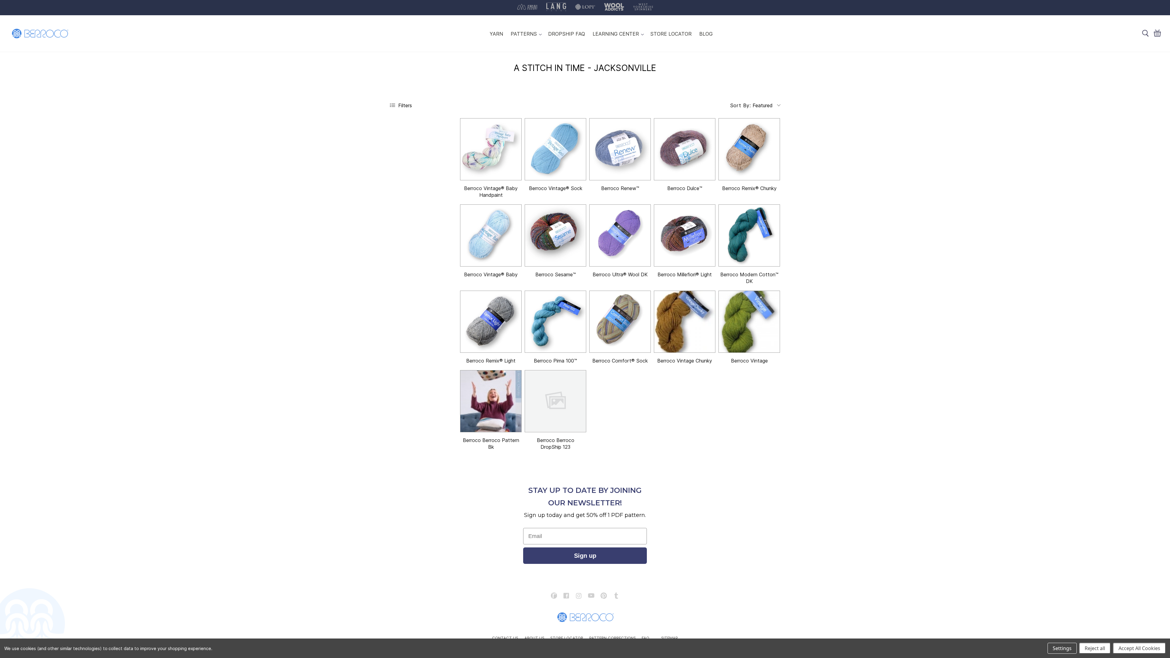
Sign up (585, 555)
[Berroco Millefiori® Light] (684, 235)
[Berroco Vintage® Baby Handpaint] (490, 149)
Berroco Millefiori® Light (685, 274)
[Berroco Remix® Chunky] (749, 149)
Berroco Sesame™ (555, 274)
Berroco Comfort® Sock (620, 361)
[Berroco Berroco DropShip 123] (555, 401)
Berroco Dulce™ (684, 188)
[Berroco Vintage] (749, 321)
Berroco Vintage (749, 361)
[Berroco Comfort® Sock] (620, 321)
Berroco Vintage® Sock (555, 188)
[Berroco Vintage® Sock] (555, 149)
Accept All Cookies (1139, 648)
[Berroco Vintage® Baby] (490, 235)
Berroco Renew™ (620, 188)
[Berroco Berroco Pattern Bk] (490, 401)
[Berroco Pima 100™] (555, 321)
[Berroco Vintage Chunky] (684, 321)
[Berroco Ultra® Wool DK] (620, 235)
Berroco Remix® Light (491, 361)
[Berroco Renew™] (620, 149)
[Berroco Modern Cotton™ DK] (749, 235)
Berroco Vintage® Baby (491, 274)
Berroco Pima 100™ (555, 361)
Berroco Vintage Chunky (684, 361)
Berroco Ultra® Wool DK (620, 274)
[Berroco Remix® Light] (490, 321)
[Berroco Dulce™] (684, 149)
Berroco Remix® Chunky (749, 188)
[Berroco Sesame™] (555, 235)
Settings (1062, 648)
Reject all (1095, 648)
